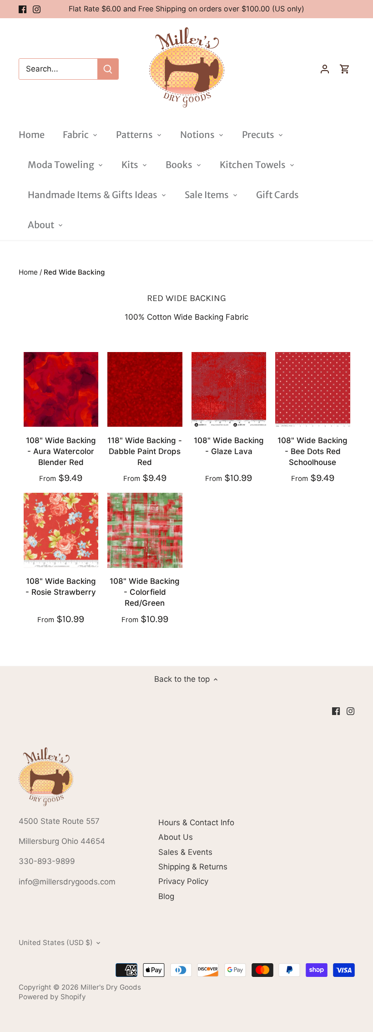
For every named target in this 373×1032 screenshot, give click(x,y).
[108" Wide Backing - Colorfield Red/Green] (144, 530)
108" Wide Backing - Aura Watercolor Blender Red (61, 451)
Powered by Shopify (52, 996)
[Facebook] (22, 9)
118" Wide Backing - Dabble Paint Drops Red (144, 451)
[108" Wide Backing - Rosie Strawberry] (61, 530)
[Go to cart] (344, 69)
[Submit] (107, 69)
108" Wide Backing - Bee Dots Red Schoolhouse (312, 451)
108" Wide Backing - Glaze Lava (229, 446)
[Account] (325, 69)
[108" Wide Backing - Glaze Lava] (229, 389)
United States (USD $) (56, 943)
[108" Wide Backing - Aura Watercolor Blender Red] (61, 389)
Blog (166, 896)
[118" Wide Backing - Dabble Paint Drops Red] (144, 389)
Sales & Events (185, 852)
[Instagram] (36, 9)
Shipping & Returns (192, 866)
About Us (175, 837)
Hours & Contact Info (196, 822)
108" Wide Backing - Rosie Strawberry (60, 587)
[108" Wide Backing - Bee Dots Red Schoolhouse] (312, 389)
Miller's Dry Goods (111, 987)
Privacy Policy (183, 881)
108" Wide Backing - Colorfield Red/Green (145, 592)
